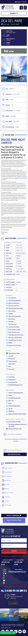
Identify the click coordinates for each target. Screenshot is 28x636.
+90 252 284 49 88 (18, 563)
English (19, 2)
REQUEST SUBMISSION (12, 515)
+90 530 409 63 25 (5, 563)
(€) (25, 2)
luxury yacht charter (22, 178)
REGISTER (14, 551)
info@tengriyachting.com (17, 572)
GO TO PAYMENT (13, 603)
